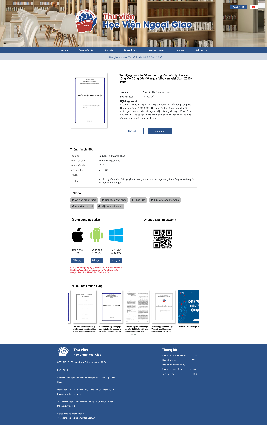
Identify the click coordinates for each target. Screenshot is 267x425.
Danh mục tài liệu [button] (85, 50)
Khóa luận (140, 200)
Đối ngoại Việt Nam (115, 200)
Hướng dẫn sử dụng (156, 50)
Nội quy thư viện (130, 50)
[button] (132, 334)
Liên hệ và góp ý (201, 50)
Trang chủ (64, 50)
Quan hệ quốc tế (84, 206)
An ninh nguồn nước (85, 200)
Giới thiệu (109, 50)
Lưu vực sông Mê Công (166, 200)
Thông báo (179, 50)
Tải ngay (77, 260)
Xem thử (132, 131)
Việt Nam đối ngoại (112, 206)
